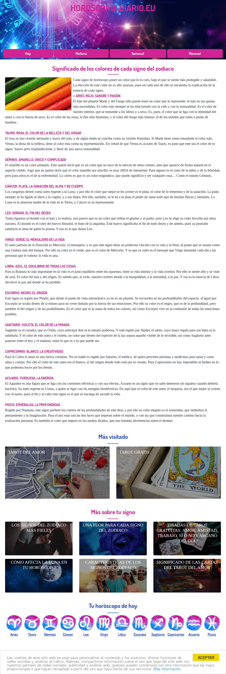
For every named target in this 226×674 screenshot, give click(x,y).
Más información (167, 668)
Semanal (138, 53)
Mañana (81, 53)
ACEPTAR (206, 657)
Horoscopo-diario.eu (113, 7)
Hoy (28, 53)
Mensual (195, 53)
